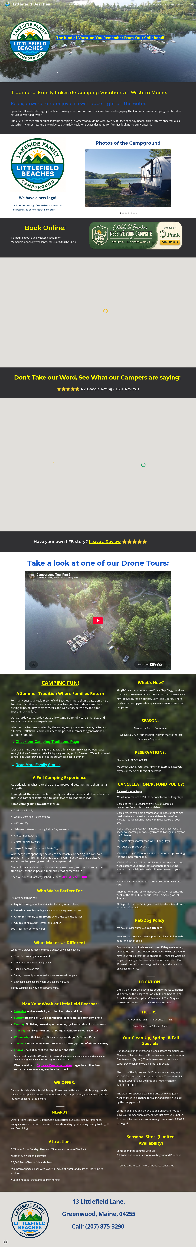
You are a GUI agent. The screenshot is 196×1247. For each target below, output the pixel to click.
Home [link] (72, 4)
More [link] (181, 4)
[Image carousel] (128, 181)
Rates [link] (97, 4)
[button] (192, 4)
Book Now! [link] (85, 4)
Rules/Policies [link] (130, 4)
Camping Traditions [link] (151, 4)
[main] (120, 31)
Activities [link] (169, 4)
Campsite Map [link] (111, 4)
